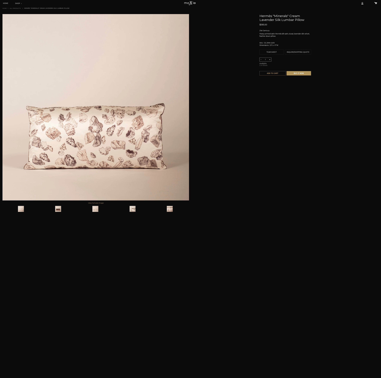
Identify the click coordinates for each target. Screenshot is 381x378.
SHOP (17, 3)
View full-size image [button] (96, 203)
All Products (15, 8)
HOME (5, 3)
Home (4, 8)
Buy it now (299, 73)
